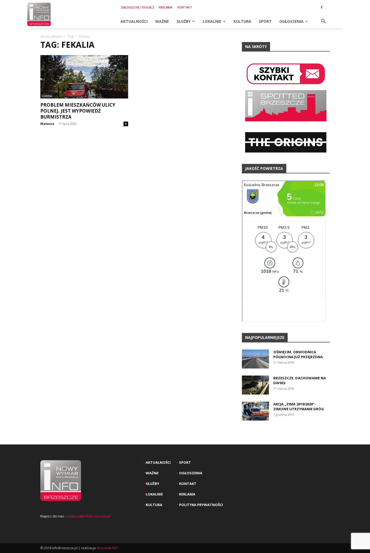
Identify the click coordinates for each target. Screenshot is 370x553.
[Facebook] (321, 7)
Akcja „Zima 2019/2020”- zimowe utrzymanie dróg (298, 406)
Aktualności (134, 21)
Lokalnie (212, 21)
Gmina (47, 96)
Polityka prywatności (200, 504)
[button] (323, 21)
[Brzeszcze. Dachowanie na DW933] (255, 385)
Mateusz (47, 124)
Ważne (162, 21)
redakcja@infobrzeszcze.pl (88, 516)
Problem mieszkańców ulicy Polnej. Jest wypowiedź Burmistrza (77, 111)
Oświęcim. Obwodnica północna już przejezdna (298, 354)
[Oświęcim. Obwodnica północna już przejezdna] (255, 358)
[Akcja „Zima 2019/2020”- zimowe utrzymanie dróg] (255, 411)
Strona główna (51, 36)
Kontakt (184, 7)
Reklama (165, 7)
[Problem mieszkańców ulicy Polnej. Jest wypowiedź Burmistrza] (84, 76)
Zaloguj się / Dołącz (137, 7)
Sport (265, 21)
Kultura (242, 21)
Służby (183, 21)
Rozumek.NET (107, 548)
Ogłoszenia (291, 21)
